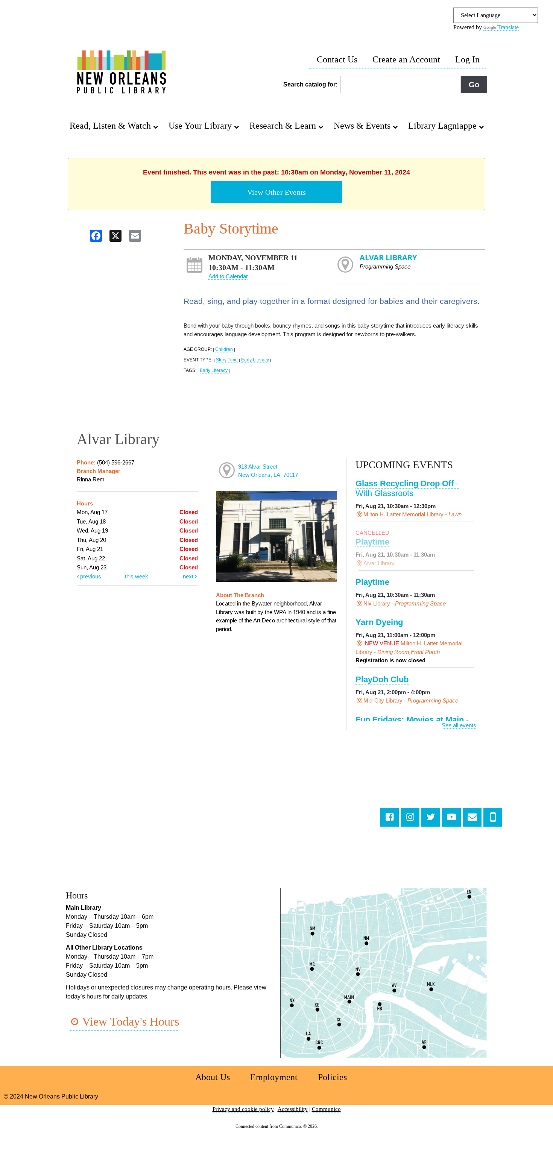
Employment (274, 1077)
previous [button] (90, 576)
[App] (492, 817)
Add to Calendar (228, 276)
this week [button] (136, 576)
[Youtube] (451, 817)
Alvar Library (388, 257)
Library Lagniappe (443, 126)
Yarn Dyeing (379, 622)
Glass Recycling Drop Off (407, 488)
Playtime (372, 541)
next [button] (189, 576)
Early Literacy (255, 360)
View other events (276, 192)
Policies (332, 1077)
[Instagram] (410, 817)
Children (224, 349)
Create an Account (406, 59)
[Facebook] (389, 817)
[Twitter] (430, 817)
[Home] (122, 73)
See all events (459, 725)
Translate (508, 27)
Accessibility (293, 1109)
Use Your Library (201, 126)
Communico (326, 1109)
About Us (212, 1077)
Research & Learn (283, 126)
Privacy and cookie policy (243, 1109)
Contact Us (337, 59)
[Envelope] (472, 817)
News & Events (363, 126)
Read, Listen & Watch (111, 126)
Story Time (227, 360)
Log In (467, 59)
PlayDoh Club (382, 679)
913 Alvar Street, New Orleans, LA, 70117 (268, 470)
